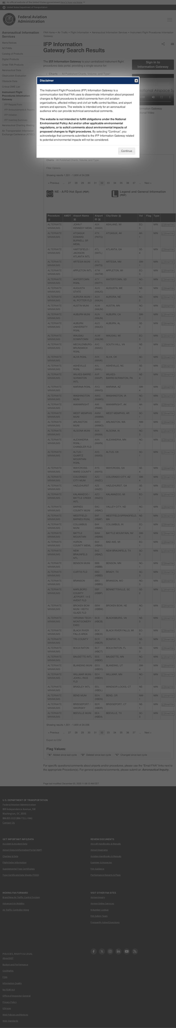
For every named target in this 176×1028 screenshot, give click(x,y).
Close (136, 80)
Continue (126, 151)
